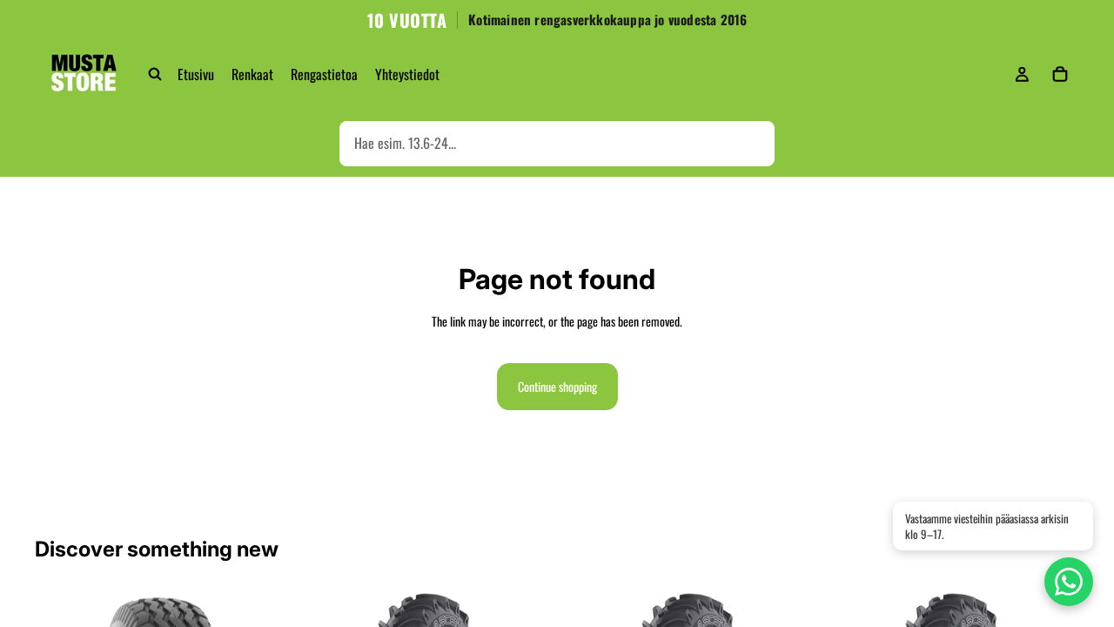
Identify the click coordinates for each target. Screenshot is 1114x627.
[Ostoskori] (1060, 74)
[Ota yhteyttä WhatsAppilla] (1068, 581)
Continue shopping (557, 386)
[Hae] (155, 74)
